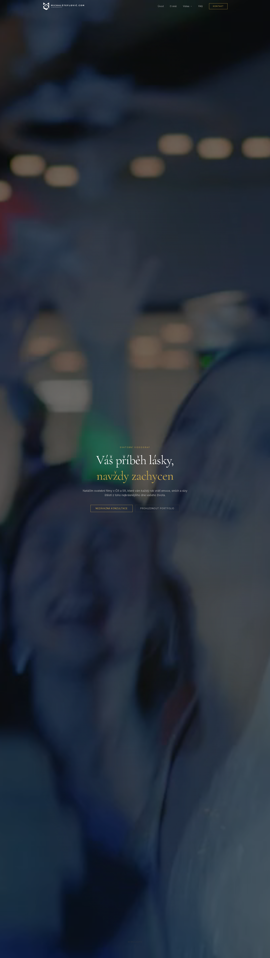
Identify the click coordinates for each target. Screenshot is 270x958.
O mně (173, 6)
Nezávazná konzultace (112, 508)
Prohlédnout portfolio (157, 508)
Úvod (161, 6)
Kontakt (218, 6)
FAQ (200, 6)
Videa (186, 6)
